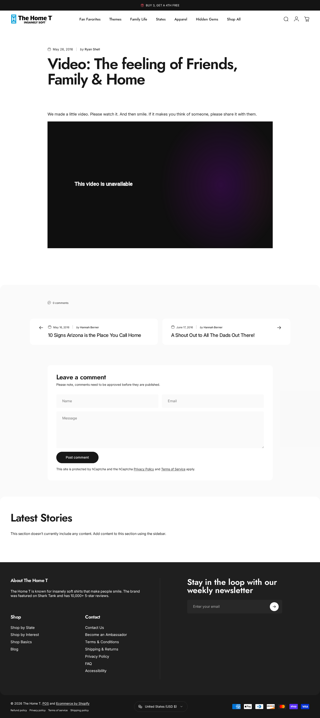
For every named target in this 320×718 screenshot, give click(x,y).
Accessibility (95, 671)
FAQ (88, 663)
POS (45, 703)
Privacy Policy (144, 469)
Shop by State (23, 627)
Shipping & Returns (101, 649)
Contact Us (94, 627)
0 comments (60, 303)
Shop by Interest (25, 635)
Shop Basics (21, 642)
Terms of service (58, 710)
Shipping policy (79, 710)
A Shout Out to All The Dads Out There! (213, 335)
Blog (14, 649)
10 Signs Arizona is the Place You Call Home (94, 335)
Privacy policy (37, 710)
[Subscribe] (274, 606)
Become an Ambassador (106, 635)
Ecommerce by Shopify (73, 703)
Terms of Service (173, 469)
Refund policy (19, 710)
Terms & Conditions (102, 642)
